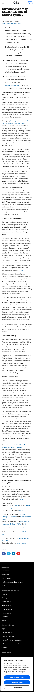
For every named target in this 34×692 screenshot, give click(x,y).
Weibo (25, 524)
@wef (22, 521)
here (21, 499)
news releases (21, 543)
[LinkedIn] (13, 553)
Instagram (5, 524)
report (14, 76)
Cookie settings (17, 687)
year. (21, 270)
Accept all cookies (17, 682)
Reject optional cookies (17, 677)
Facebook (26, 528)
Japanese (13, 508)
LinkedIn (13, 524)
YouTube (5, 534)
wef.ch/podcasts (24, 538)
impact (21, 510)
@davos (26, 521)
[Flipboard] (18, 553)
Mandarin (5, 508)
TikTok (19, 524)
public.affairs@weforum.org (11, 23)
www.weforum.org (12, 85)
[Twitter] (9, 553)
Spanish (27, 505)
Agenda (16, 505)
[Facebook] (4, 553)
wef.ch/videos (23, 532)
